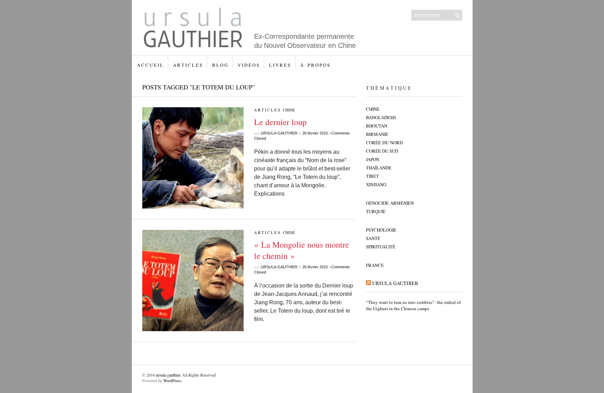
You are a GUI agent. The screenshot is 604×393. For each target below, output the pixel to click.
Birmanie (377, 134)
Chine (289, 109)
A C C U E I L (150, 65)
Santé (373, 238)
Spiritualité (380, 246)
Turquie (376, 211)
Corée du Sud (382, 151)
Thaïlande (378, 168)
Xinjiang (376, 184)
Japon (372, 159)
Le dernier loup (280, 122)
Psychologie (381, 230)
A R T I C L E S (187, 65)
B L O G (220, 65)
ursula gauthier (395, 283)
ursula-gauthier (279, 133)
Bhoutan (376, 126)
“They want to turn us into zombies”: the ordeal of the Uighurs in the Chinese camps (413, 305)
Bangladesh (381, 117)
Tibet (372, 176)
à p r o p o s (315, 65)
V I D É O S (248, 65)
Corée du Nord (384, 142)
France (375, 265)
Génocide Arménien (390, 203)
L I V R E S (279, 65)
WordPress (172, 380)
